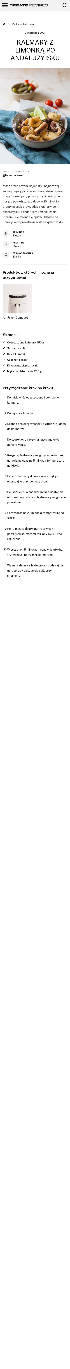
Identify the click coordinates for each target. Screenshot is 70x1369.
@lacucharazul (13, 175)
